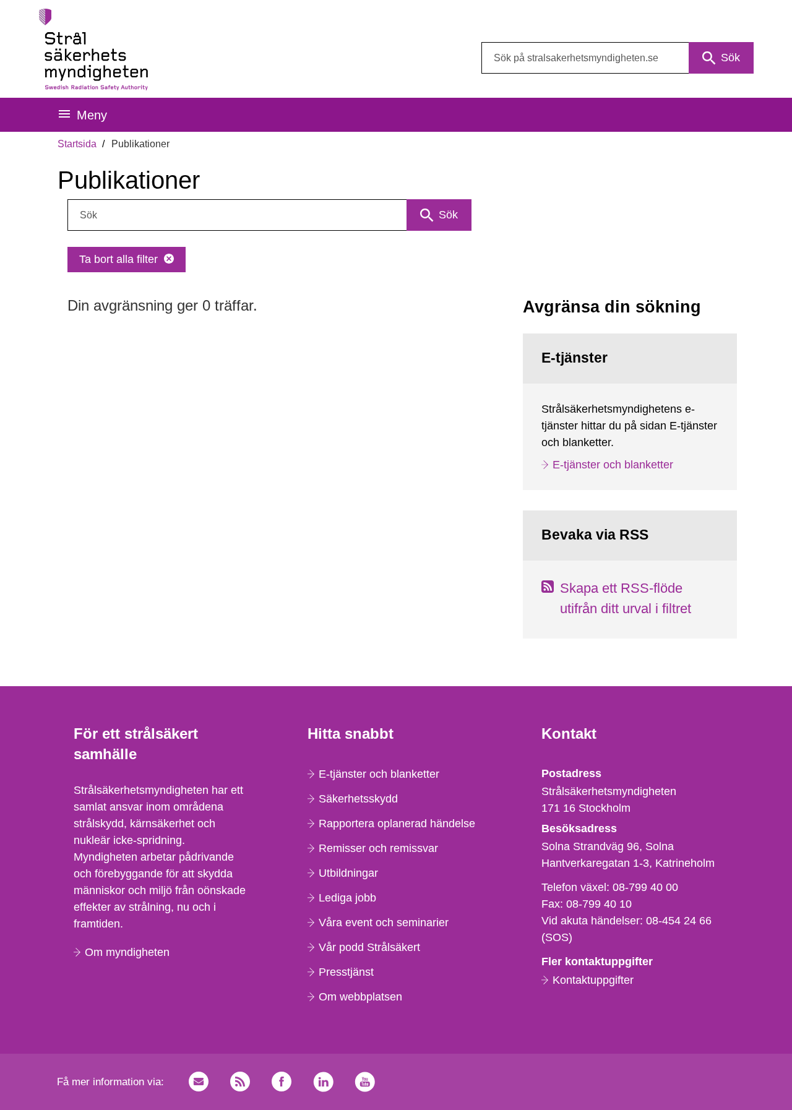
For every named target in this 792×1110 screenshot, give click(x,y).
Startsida (77, 144)
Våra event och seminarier (384, 922)
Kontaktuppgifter (593, 980)
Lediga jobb (347, 898)
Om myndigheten (127, 952)
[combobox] (617, 58)
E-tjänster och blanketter (613, 464)
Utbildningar (348, 873)
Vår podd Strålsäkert (369, 947)
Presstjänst (346, 972)
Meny (92, 115)
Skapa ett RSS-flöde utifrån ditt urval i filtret (625, 598)
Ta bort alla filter (118, 259)
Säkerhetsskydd (358, 799)
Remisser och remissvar (378, 848)
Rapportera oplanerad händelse (397, 823)
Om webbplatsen (360, 997)
